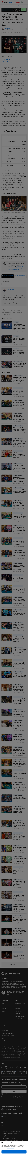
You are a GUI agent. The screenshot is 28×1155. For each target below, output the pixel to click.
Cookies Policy (10, 1148)
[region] (14, 1148)
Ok (14, 1152)
